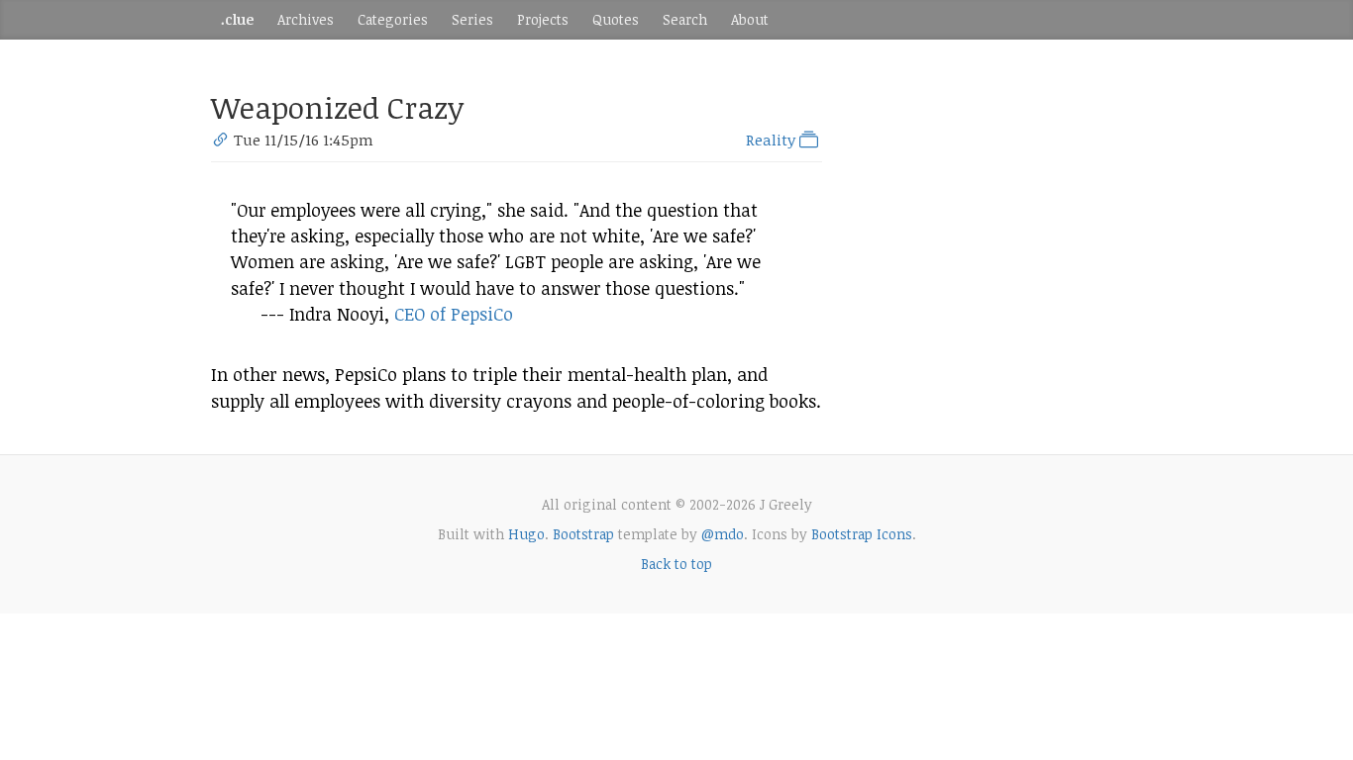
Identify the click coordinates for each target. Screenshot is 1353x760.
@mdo (722, 533)
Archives (305, 19)
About (750, 19)
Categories (393, 19)
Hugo (526, 533)
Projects (543, 19)
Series (472, 19)
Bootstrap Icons (861, 533)
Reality (772, 139)
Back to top (676, 563)
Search (685, 19)
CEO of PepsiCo (453, 314)
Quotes (615, 19)
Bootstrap (583, 533)
